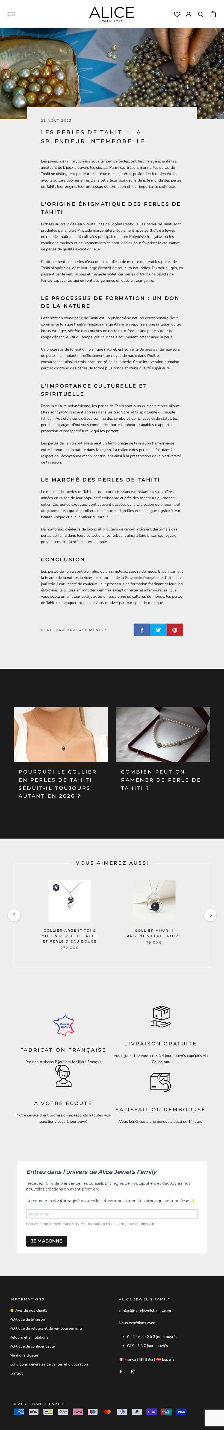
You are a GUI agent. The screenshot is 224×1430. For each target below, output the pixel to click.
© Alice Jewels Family (39, 1404)
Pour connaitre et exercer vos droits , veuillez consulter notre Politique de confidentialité (91, 1224)
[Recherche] (201, 14)
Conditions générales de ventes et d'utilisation (49, 1364)
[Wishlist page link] (177, 14)
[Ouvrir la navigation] (11, 14)
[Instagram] (133, 1371)
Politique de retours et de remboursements (46, 1328)
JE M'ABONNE (46, 1241)
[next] (210, 915)
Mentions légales (24, 1355)
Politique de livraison (27, 1319)
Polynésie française (142, 577)
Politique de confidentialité (32, 1346)
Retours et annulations (29, 1337)
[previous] (14, 915)
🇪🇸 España (165, 1359)
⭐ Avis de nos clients (28, 1310)
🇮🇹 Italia (146, 1359)
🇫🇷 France (127, 1359)
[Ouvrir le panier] (213, 14)
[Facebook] (121, 1371)
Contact (16, 1373)
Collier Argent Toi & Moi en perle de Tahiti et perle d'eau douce (70, 935)
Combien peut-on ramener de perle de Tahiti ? (161, 780)
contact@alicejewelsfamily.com (145, 1310)
